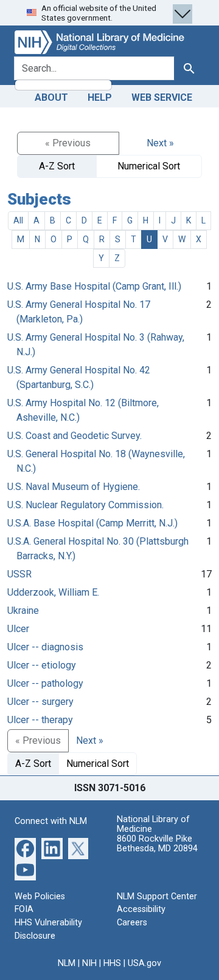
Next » (160, 143)
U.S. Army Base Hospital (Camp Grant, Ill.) (94, 286)
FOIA (24, 909)
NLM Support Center (157, 896)
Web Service (161, 97)
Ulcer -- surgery (40, 701)
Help (100, 97)
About (51, 97)
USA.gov (144, 963)
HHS (112, 963)
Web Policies (40, 896)
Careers (132, 922)
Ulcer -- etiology (41, 665)
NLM (66, 963)
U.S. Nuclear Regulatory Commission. (85, 505)
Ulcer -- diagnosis (45, 647)
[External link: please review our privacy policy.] (25, 848)
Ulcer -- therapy (40, 720)
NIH (89, 963)
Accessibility (141, 909)
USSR (19, 574)
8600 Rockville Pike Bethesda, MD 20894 (157, 844)
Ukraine (23, 610)
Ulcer (18, 629)
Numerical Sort (148, 166)
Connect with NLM (51, 821)
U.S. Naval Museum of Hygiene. (73, 486)
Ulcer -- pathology (45, 683)
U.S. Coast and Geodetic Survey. (74, 435)
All (18, 220)
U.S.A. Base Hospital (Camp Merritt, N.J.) (92, 523)
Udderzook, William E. (53, 592)
